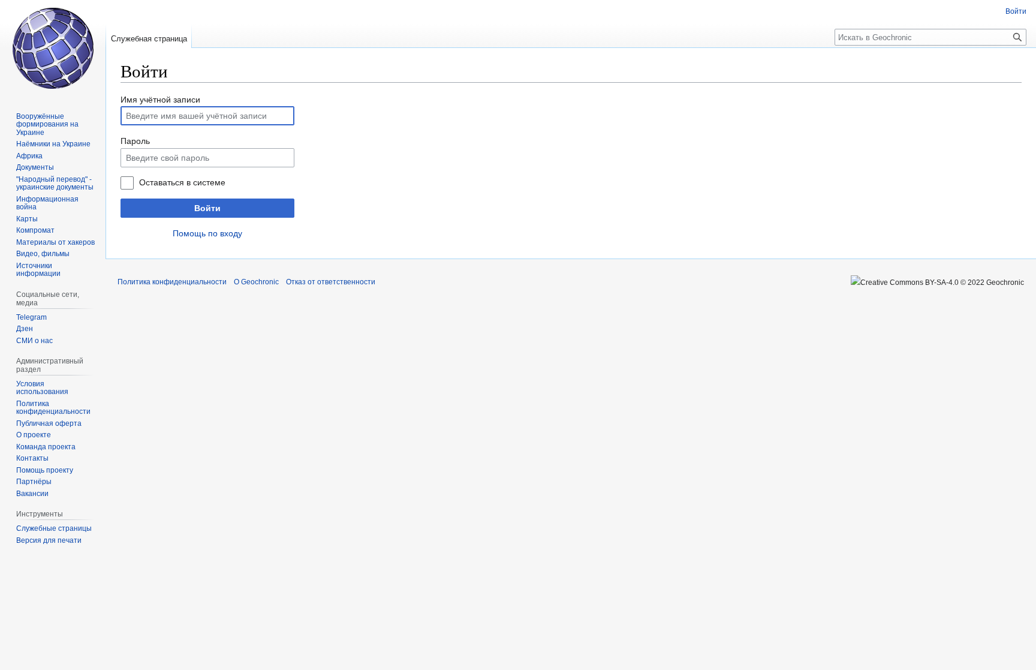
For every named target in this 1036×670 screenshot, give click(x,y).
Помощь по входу (207, 233)
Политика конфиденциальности (172, 282)
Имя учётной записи (160, 99)
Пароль (135, 141)
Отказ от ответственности (330, 282)
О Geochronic (256, 282)
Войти (207, 208)
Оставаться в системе (182, 182)
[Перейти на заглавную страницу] (53, 48)
